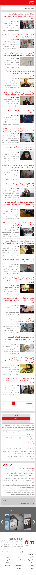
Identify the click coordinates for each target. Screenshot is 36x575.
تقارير (16, 415)
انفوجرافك (18, 565)
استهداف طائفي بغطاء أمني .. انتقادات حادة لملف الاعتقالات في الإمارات (18, 486)
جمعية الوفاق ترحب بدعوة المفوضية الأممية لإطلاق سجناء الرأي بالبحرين (19, 320)
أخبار (31, 557)
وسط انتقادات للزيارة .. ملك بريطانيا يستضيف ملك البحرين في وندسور (19, 457)
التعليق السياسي (28, 560)
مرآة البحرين (32, 2)
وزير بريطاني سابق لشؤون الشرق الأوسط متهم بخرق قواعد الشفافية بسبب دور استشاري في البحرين (18, 452)
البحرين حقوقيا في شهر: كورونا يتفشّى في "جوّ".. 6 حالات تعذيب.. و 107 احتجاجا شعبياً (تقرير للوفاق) (18, 280)
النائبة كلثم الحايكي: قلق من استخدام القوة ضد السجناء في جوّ (18, 185)
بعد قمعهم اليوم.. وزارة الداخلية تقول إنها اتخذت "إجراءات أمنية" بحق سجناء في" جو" (18, 166)
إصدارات (9, 510)
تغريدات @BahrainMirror (27, 503)
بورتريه (19, 562)
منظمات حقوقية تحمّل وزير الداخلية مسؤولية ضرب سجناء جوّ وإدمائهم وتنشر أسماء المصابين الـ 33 (18, 204)
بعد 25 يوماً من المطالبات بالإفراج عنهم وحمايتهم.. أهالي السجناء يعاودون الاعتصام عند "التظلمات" (19, 16)
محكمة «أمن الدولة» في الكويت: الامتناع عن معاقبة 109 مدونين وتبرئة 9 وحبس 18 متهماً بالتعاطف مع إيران (18, 480)
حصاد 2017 (18, 515)
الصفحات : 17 (29, 403)
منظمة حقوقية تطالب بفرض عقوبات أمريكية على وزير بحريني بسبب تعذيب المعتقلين (20, 438)
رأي (32, 568)
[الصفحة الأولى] (22, 403)
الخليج (5, 465)
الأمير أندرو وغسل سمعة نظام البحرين (24, 443)
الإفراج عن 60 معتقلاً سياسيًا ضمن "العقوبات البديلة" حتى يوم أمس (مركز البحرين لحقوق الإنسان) (19, 360)
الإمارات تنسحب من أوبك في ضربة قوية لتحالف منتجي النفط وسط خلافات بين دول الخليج (19, 474)
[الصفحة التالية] (29, 406)
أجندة (8, 557)
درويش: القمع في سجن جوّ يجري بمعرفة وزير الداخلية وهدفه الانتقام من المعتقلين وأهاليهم (19, 93)
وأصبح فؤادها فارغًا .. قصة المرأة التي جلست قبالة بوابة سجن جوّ (19, 148)
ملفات (19, 568)
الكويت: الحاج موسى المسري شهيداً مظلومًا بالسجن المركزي (18, 469)
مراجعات (7, 562)
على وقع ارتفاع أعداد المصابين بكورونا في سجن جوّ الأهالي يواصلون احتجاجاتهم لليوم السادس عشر (18, 300)
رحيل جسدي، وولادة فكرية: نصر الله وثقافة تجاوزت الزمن (19, 448)
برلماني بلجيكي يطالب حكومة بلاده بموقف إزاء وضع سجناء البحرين (18, 260)
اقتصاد (16, 421)
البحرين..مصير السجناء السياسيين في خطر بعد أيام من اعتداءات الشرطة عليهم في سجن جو (19, 54)
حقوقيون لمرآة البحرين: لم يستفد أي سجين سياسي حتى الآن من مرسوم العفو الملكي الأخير (18, 242)
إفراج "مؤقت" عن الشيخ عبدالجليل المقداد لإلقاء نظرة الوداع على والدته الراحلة (18, 36)
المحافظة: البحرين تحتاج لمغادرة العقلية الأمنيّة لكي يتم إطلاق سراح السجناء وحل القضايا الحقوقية (19, 73)
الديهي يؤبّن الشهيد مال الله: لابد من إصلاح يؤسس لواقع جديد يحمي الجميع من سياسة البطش (20, 380)
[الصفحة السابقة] (19, 403)
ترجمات (16, 418)
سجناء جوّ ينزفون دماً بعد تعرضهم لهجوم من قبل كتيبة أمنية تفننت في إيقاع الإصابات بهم (18, 224)
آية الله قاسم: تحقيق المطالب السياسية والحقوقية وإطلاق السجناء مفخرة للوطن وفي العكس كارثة (19, 339)
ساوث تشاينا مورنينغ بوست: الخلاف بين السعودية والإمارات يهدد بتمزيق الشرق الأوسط (18, 433)
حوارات (31, 565)
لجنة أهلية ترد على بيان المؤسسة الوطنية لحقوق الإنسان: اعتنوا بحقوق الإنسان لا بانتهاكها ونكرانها (18, 130)
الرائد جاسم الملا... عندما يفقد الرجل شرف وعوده (20, 111)
